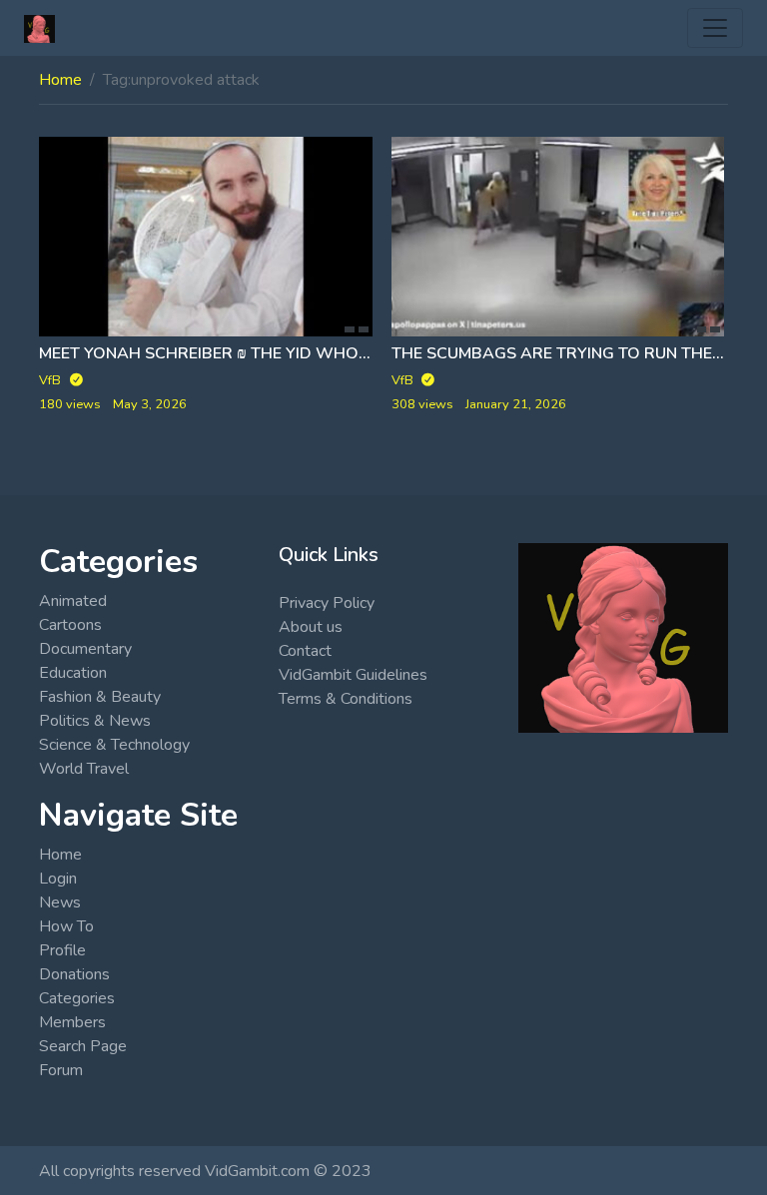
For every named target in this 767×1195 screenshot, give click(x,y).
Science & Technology (114, 745)
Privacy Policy (327, 603)
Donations (74, 974)
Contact (305, 651)
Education (73, 673)
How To (66, 926)
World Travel (84, 769)
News (60, 902)
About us (311, 627)
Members (72, 1022)
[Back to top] (62, 1077)
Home (60, 80)
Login (58, 879)
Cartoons (70, 625)
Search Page (83, 1046)
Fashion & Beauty (100, 697)
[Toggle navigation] (715, 28)
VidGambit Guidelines (353, 675)
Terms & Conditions (345, 699)
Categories (77, 998)
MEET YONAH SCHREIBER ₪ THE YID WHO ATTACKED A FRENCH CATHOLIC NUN (344, 353)
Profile (62, 950)
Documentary (85, 649)
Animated (73, 601)
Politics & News (95, 721)
